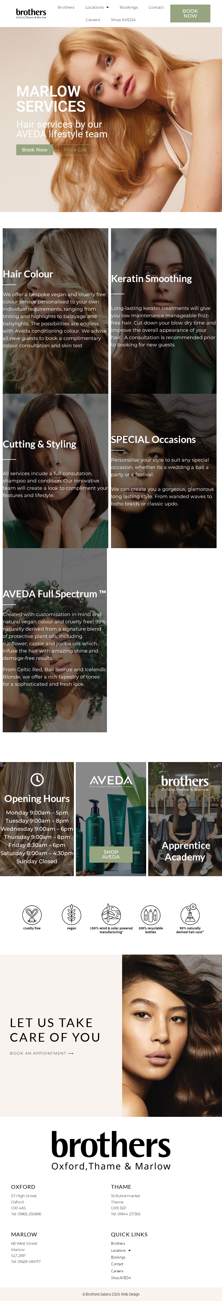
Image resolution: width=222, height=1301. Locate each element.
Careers (93, 19)
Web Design (130, 1294)
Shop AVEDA (123, 19)
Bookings (129, 7)
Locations (94, 7)
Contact (156, 7)
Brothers (66, 7)
